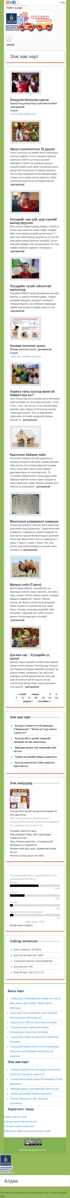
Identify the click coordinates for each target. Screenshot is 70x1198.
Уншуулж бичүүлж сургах (29, 99)
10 (36, 697)
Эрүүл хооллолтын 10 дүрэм (32, 149)
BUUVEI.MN (25, 1150)
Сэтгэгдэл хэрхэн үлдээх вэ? (19, 1126)
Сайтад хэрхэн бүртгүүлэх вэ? (20, 1121)
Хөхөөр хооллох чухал (27, 345)
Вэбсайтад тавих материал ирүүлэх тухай (27, 1131)
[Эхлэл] (8, 1173)
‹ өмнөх (35, 694)
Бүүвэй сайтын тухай (15, 1117)
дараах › (28, 701)
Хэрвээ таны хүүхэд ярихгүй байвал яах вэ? (32, 393)
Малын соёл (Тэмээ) (25, 584)
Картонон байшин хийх (28, 454)
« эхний (21, 694)
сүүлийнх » (44, 701)
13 (56, 697)
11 (43, 697)
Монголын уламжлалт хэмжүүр (34, 521)
